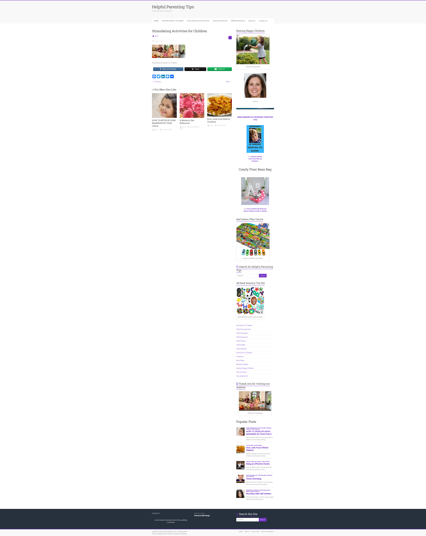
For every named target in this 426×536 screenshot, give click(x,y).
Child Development (243, 329)
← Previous (156, 82)
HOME (156, 21)
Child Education (242, 337)
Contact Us (156, 513)
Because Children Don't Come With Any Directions (255, 159)
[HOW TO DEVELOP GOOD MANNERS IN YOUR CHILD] (164, 94)
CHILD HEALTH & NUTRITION (198, 21)
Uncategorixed (242, 376)
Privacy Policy (255, 531)
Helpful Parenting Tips (173, 6)
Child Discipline (242, 333)
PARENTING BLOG (238, 21)
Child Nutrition (241, 349)
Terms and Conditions (267, 531)
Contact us (263, 21)
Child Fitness (241, 341)
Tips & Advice (241, 372)
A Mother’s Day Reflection (187, 121)
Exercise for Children (244, 353)
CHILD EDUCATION (220, 21)
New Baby (240, 360)
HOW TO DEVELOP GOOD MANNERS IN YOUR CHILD (164, 123)
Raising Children (242, 364)
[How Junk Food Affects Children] (219, 94)
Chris (156, 36)
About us (251, 21)
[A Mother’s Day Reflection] (192, 94)
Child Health (240, 345)
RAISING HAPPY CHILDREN (172, 21)
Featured (239, 356)
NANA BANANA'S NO (245, 117)
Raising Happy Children (245, 368)
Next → (229, 82)
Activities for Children (244, 325)
